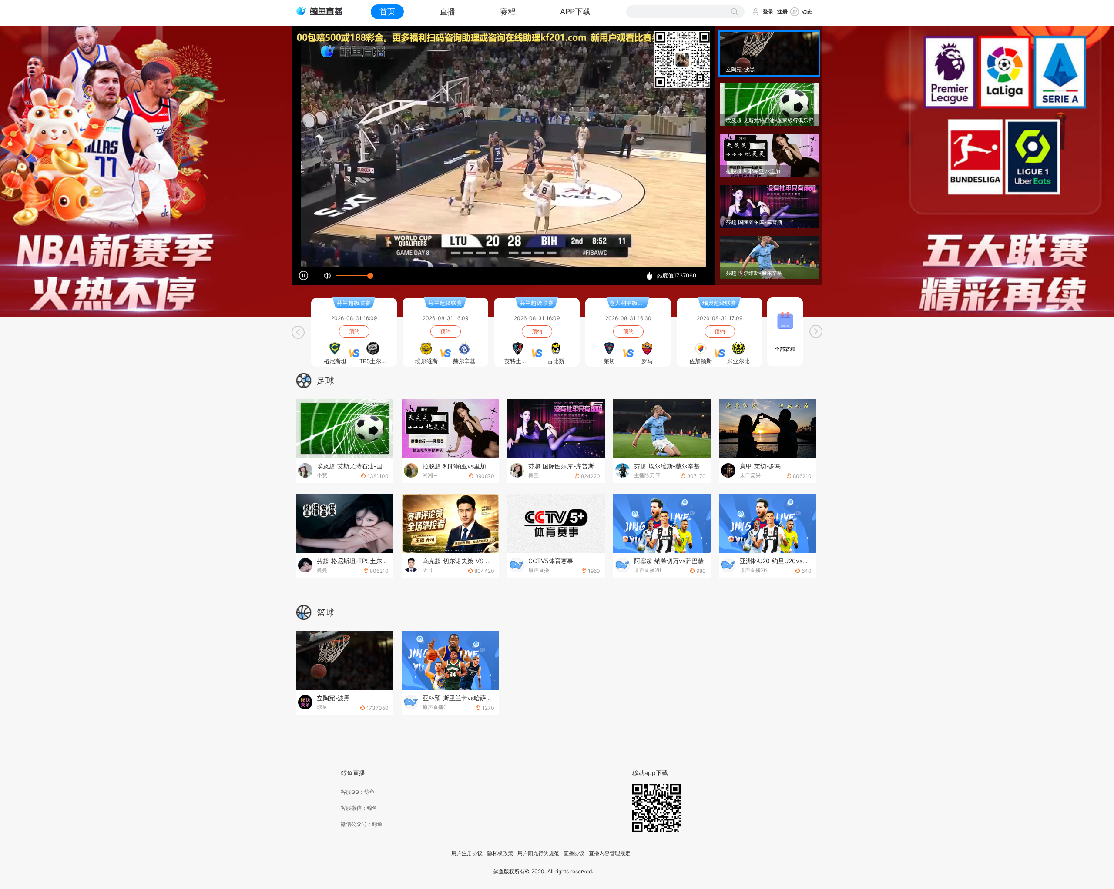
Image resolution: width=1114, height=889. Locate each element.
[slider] (353, 275)
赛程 (508, 11)
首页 (387, 11)
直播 (447, 11)
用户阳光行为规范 (538, 853)
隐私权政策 (500, 853)
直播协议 (574, 853)
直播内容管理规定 (610, 853)
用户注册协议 (467, 853)
